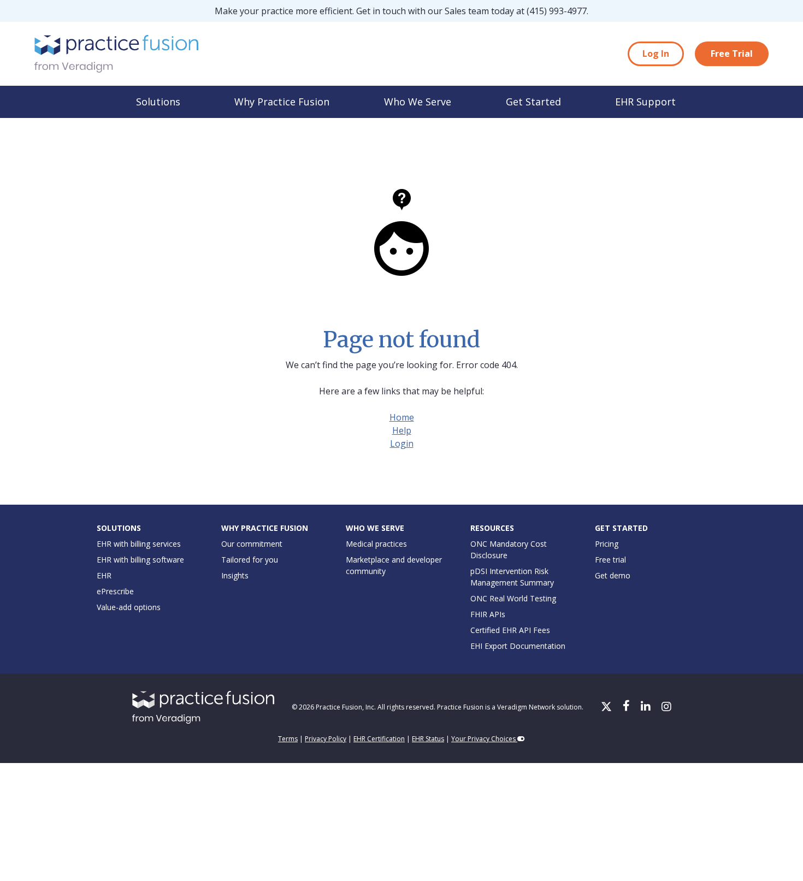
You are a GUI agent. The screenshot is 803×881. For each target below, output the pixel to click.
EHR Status (428, 738)
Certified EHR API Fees (510, 630)
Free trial (610, 559)
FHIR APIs (487, 614)
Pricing (606, 544)
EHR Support (645, 101)
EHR (104, 575)
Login (402, 443)
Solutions (158, 101)
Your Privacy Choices (484, 738)
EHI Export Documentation (517, 646)
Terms (288, 738)
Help (401, 430)
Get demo (612, 575)
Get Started (533, 101)
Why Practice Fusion (281, 101)
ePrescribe (115, 591)
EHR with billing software (140, 559)
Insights (235, 575)
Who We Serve (417, 101)
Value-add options (129, 607)
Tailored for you (249, 559)
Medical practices (376, 544)
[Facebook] (627, 707)
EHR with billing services (139, 544)
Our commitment (251, 544)
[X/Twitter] (607, 707)
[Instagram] (666, 707)
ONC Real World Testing (513, 598)
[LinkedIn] (647, 707)
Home (401, 417)
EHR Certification (379, 738)
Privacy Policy (325, 738)
